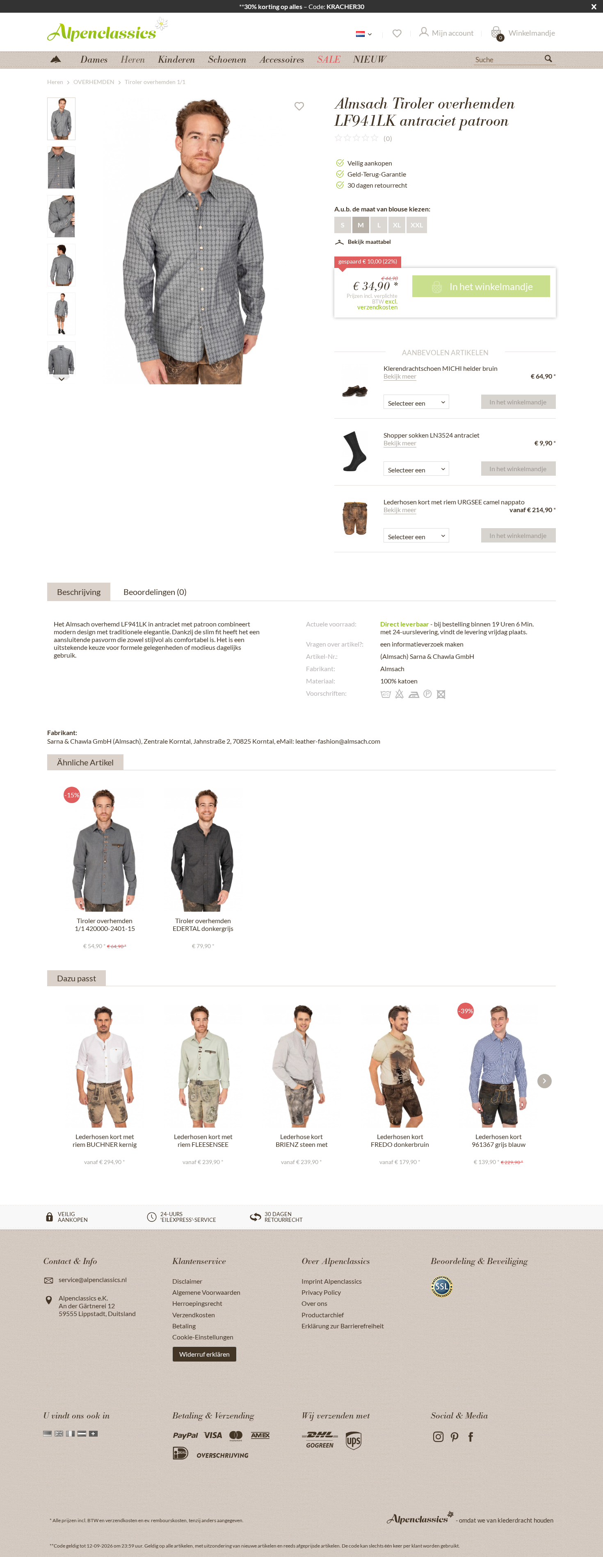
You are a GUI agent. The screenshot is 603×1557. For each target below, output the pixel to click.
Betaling (184, 1326)
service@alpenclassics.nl (93, 1279)
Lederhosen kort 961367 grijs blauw (498, 1140)
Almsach (392, 668)
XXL (417, 225)
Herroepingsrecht (197, 1303)
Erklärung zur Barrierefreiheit (343, 1326)
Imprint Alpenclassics (332, 1281)
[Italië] (70, 1434)
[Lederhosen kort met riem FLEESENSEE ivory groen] (203, 1066)
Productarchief (323, 1315)
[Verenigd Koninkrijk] (59, 1434)
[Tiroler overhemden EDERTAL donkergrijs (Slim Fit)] (203, 850)
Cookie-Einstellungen (202, 1337)
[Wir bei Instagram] (438, 1437)
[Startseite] (59, 58)
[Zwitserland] (93, 1434)
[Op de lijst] (302, 108)
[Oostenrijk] (82, 1434)
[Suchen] (552, 60)
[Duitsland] (47, 1434)
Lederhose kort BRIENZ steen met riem (302, 1141)
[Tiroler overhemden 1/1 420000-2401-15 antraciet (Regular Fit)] (104, 850)
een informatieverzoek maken (422, 644)
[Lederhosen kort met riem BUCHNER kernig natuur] (104, 1066)
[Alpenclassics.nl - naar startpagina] (122, 29)
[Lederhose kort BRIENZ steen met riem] (301, 1066)
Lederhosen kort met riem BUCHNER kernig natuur (105, 1141)
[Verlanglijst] (396, 33)
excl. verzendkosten (377, 304)
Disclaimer (187, 1281)
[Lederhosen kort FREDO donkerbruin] (400, 1066)
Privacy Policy (321, 1292)
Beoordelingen (155, 592)
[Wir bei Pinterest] (454, 1437)
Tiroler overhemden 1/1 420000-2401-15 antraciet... (105, 925)
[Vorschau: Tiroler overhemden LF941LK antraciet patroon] (61, 119)
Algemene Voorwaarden (206, 1292)
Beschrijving (78, 592)
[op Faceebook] (471, 1437)
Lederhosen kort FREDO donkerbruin (400, 1140)
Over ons (314, 1303)
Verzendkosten (193, 1315)
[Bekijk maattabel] (452, 395)
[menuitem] (515, 58)
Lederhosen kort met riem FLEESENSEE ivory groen (203, 1141)
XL (397, 225)
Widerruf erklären (204, 1354)
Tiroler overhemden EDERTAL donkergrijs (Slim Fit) (203, 925)
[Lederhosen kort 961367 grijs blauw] (498, 1066)
